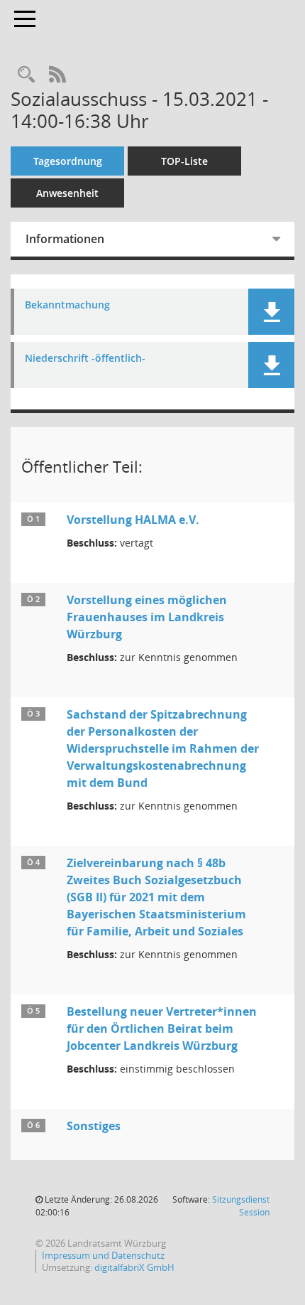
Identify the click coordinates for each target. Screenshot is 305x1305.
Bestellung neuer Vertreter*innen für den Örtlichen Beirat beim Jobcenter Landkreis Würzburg (162, 1028)
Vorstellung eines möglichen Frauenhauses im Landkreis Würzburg (147, 617)
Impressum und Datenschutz (103, 1255)
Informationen (65, 239)
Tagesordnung (67, 161)
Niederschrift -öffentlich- (85, 359)
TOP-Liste (184, 161)
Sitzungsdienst (241, 1205)
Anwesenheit (67, 193)
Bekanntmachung (67, 305)
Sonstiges (94, 1126)
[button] (271, 312)
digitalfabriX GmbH (134, 1267)
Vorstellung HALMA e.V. (133, 519)
